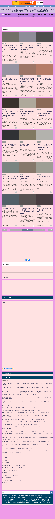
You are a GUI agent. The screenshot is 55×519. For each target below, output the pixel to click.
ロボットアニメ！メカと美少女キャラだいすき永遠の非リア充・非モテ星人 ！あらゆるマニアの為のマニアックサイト (27, 419)
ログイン (4, 267)
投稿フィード (5, 270)
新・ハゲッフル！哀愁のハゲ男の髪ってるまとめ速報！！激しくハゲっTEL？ (18, 407)
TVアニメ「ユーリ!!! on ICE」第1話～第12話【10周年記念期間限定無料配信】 (27, 47)
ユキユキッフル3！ (6, 457)
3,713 (50, 229)
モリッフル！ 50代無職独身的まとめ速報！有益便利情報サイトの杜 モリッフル (20, 448)
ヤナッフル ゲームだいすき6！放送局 (10, 475)
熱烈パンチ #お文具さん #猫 (44, 45)
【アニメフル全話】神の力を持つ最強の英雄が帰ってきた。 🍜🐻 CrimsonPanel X (44, 113)
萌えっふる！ (5, 460)
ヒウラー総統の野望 (6, 477)
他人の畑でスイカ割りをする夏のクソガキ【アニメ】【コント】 (27, 146)
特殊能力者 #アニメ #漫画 (8, 208)
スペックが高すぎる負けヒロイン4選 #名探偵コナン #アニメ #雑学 (44, 210)
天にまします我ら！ (6, 462)
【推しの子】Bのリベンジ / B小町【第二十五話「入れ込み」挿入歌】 (10, 80)
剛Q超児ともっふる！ (6, 472)
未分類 (4, 43)
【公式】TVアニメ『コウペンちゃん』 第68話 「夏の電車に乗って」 (10, 178)
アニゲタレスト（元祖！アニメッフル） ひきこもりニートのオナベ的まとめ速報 (19, 424)
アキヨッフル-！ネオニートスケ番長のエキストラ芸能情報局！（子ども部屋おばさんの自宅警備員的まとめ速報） (26, 441)
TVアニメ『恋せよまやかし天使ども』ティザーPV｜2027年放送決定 (45, 80)
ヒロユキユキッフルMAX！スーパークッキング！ (12, 467)
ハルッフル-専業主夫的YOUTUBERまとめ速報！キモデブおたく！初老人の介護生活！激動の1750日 (23, 421)
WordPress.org (6, 277)
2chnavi (4, 302)
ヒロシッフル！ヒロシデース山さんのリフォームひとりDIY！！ (15, 465)
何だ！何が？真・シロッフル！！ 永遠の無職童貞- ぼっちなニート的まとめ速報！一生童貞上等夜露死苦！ (26, 412)
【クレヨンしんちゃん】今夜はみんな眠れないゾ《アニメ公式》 (27, 178)
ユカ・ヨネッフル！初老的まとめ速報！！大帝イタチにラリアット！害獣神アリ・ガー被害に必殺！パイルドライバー (27, 431)
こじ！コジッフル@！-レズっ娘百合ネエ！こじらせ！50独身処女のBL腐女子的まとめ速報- (21, 410)
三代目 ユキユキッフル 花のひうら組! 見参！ (12, 480)
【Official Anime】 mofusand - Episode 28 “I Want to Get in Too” (44, 178)
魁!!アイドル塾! (5, 482)
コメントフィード (6, 274)
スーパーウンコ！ (6, 405)
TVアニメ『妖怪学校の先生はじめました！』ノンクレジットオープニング (27, 113)
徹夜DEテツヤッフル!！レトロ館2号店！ (10, 470)
